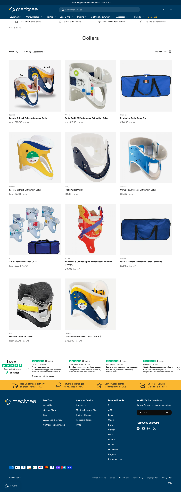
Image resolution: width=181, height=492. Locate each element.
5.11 (109, 405)
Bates (110, 415)
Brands (137, 17)
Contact (112, 478)
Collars (18, 28)
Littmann (112, 444)
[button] (171, 10)
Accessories (122, 17)
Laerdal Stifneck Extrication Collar (25, 190)
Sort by (27, 51)
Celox (111, 420)
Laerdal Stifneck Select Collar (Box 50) (83, 336)
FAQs (170, 483)
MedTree (18, 478)
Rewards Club (124, 478)
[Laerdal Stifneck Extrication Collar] (35, 157)
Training (80, 17)
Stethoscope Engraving (54, 425)
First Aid (49, 17)
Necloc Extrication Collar (21, 336)
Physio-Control (115, 459)
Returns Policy (138, 478)
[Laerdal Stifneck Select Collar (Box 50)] (90, 304)
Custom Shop (49, 410)
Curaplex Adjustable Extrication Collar (138, 190)
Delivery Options (83, 415)
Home (11, 28)
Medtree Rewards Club (86, 410)
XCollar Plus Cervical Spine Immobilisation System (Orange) (89, 263)
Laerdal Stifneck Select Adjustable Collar (28, 118)
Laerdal (111, 439)
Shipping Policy (152, 478)
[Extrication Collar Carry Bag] (146, 86)
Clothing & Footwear (100, 17)
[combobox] (99, 9)
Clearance (152, 17)
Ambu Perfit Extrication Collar (23, 261)
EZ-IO (110, 425)
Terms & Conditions (99, 478)
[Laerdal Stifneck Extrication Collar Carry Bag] (146, 229)
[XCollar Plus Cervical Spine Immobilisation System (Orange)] (90, 229)
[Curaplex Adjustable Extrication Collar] (146, 157)
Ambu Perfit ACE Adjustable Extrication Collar (86, 118)
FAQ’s (78, 425)
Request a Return (83, 420)
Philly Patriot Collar (74, 190)
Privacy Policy (167, 478)
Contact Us (81, 405)
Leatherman (113, 449)
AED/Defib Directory (52, 420)
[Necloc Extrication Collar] (35, 304)
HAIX (110, 434)
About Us (47, 405)
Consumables (32, 17)
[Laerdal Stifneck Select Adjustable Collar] (35, 86)
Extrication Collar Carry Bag (133, 118)
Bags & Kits (65, 17)
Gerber (111, 429)
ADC (110, 410)
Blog (45, 415)
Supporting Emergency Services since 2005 (90, 2)
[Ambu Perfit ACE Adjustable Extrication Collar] (90, 86)
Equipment (14, 17)
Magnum (112, 454)
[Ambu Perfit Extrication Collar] (35, 229)
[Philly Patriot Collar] (90, 157)
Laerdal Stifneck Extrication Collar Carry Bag (141, 261)
